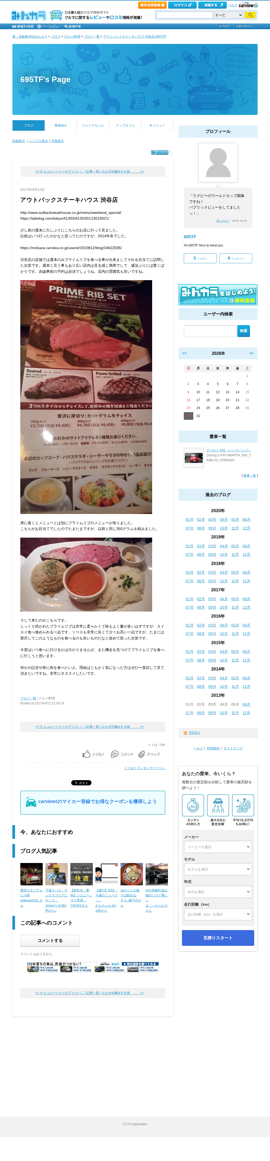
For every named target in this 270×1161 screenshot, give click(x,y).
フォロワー (236, 258)
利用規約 (213, 748)
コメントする (50, 940)
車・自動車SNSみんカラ (29, 36)
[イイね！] (159, 152)
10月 (224, 528)
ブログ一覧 (92, 36)
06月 (246, 519)
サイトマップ (233, 748)
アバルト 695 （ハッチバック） (229, 450)
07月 (190, 528)
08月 (201, 528)
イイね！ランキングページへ (144, 768)
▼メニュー (157, 125)
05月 (235, 519)
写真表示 (57, 141)
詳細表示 (18, 141)
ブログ (55, 36)
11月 (235, 528)
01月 (190, 519)
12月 (246, 528)
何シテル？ (223, 220)
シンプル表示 (38, 141)
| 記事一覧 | (93, 171)
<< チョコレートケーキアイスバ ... (59, 171)
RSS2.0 (194, 733)
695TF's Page (45, 79)
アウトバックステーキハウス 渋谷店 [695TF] (134, 36)
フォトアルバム (93, 125)
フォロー (200, 258)
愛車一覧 (249, 475)
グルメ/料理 (72, 36)
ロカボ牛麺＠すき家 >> (123, 171)
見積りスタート (218, 938)
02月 (201, 519)
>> (251, 353)
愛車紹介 (61, 125)
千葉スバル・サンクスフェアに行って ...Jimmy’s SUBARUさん (56, 900)
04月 (224, 519)
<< (184, 353)
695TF (190, 237)
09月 (212, 528)
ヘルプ (232, 5)
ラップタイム (125, 125)
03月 (212, 519)
